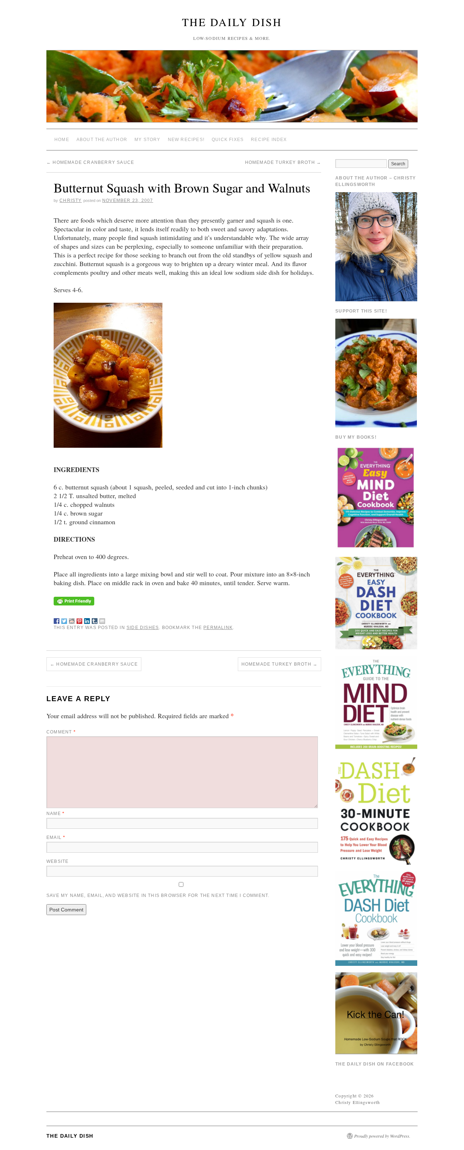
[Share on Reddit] (72, 619)
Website (57, 861)
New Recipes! (186, 139)
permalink (218, 627)
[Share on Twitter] (64, 619)
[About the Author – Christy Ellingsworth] (376, 246)
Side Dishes (143, 627)
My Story (147, 139)
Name (55, 813)
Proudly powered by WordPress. (382, 1136)
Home (61, 139)
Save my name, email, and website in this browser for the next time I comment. (157, 895)
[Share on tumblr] (95, 619)
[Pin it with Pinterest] (79, 619)
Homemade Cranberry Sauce (90, 162)
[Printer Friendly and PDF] (74, 600)
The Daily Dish (232, 22)
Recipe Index (269, 139)
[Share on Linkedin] (87, 619)
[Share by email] (102, 619)
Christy (70, 200)
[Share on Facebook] (56, 619)
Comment (61, 732)
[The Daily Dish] (232, 89)
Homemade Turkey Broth (283, 162)
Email (55, 837)
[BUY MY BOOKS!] (376, 497)
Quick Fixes (228, 139)
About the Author (101, 139)
